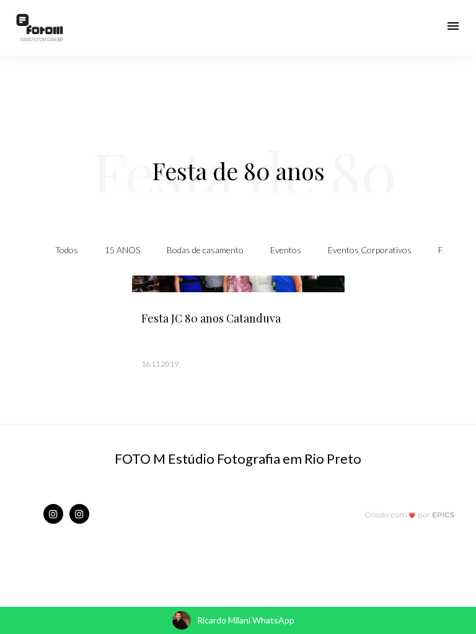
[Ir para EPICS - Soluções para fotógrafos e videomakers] (410, 515)
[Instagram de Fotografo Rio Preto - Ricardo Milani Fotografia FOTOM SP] (53, 514)
